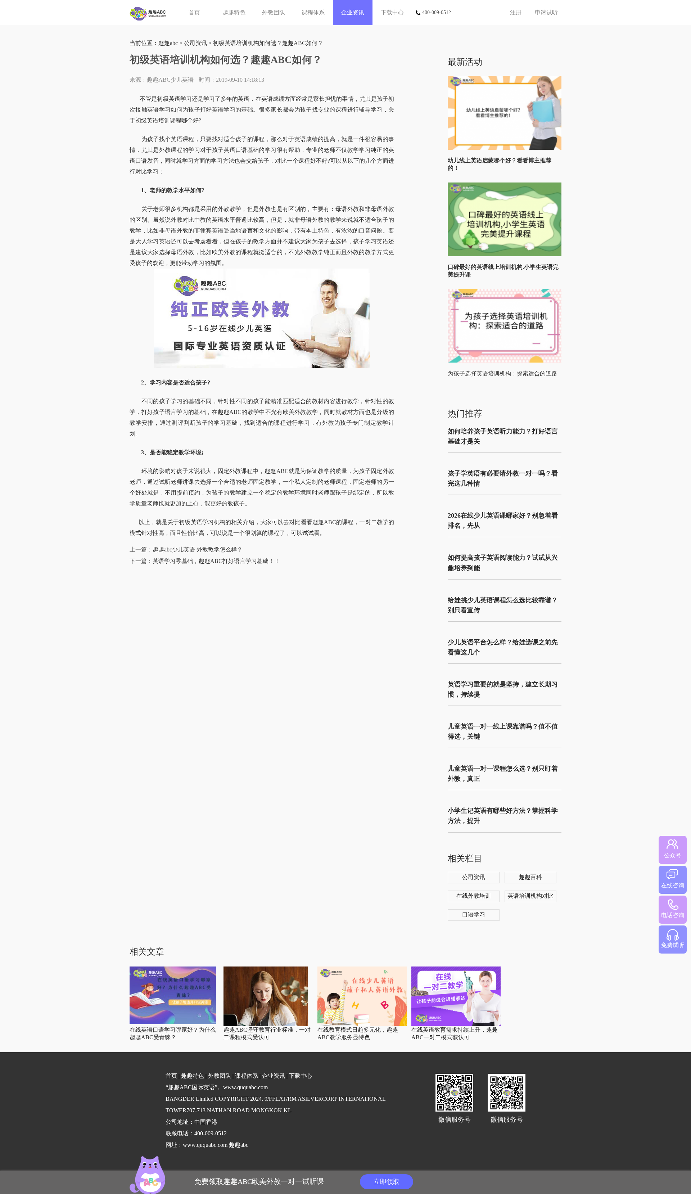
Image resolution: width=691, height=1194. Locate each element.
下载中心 (392, 12)
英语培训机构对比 (530, 896)
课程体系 (313, 12)
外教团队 (273, 12)
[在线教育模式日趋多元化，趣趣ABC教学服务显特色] (362, 1024)
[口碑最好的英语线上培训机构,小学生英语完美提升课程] (506, 254)
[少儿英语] (150, 12)
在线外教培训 (473, 896)
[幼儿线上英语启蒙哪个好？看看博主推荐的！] (506, 148)
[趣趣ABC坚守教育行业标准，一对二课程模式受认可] (265, 1024)
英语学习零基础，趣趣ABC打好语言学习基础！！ (216, 561)
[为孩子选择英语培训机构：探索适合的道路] (506, 361)
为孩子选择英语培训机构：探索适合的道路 (502, 373)
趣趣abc (168, 43)
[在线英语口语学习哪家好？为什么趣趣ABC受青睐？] (173, 1022)
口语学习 (473, 914)
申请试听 (546, 12)
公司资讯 (195, 43)
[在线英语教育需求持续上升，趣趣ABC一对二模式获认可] (456, 1024)
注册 (515, 12)
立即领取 (386, 1181)
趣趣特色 (233, 12)
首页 (194, 12)
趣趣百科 (530, 877)
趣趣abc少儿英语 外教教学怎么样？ (198, 549)
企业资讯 (352, 12)
